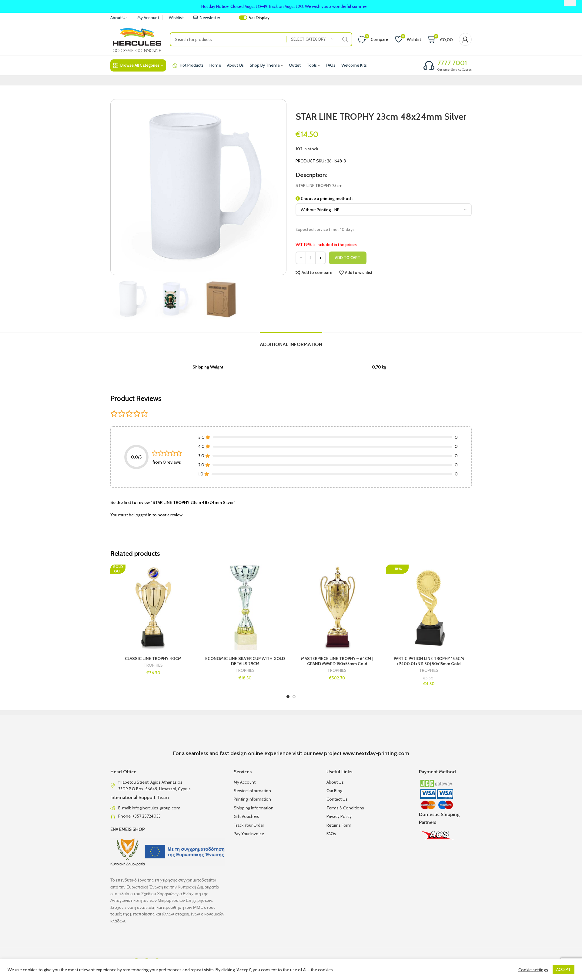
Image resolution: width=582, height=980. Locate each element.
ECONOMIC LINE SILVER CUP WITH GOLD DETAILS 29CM (245, 661)
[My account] (465, 39)
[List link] (167, 808)
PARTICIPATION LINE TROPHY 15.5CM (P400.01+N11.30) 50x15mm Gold (429, 661)
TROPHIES (153, 665)
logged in (143, 515)
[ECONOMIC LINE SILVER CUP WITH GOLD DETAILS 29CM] (245, 607)
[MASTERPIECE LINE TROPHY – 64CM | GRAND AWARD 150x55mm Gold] (337, 607)
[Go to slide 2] (294, 696)
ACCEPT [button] (563, 969)
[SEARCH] (345, 39)
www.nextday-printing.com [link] (376, 753)
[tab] (291, 341)
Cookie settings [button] (533, 969)
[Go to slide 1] (287, 696)
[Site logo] (137, 39)
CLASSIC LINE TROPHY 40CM (153, 658)
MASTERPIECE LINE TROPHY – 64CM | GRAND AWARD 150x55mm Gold (337, 661)
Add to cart (347, 257)
